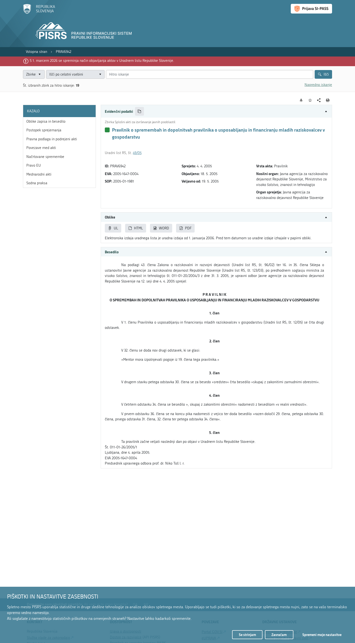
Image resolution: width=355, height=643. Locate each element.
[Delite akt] (318, 100)
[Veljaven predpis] (107, 129)
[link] (36, 52)
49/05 (137, 153)
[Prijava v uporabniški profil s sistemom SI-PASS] (311, 9)
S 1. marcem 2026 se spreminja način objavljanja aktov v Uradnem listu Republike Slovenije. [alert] (102, 60)
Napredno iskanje (318, 85)
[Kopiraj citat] (139, 111)
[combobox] (75, 74)
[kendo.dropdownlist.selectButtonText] (100, 74)
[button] (216, 111)
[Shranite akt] (310, 100)
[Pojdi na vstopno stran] (39, 13)
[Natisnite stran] (327, 100)
